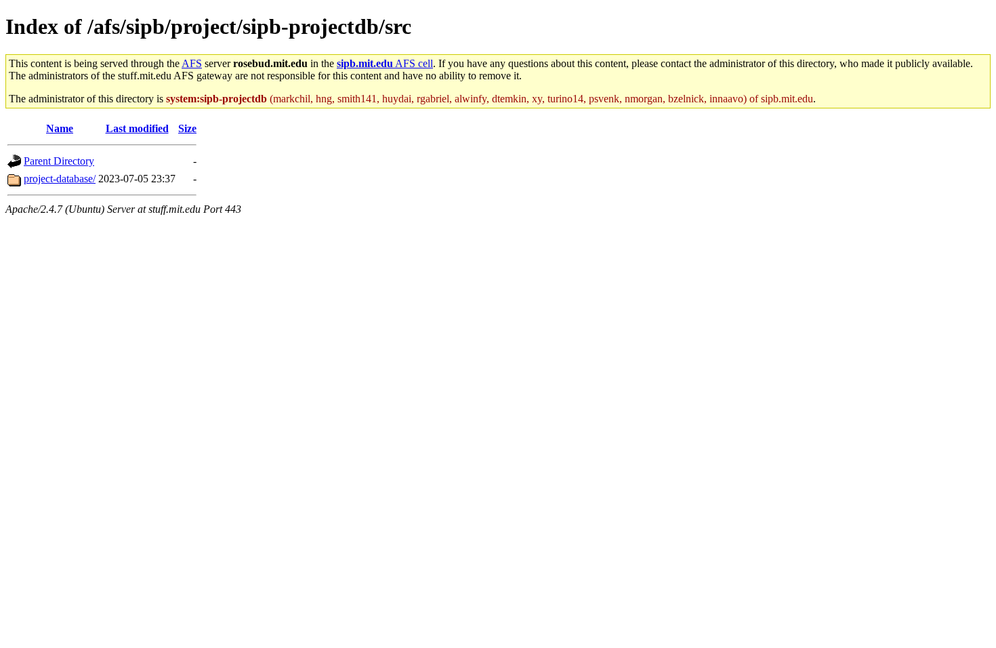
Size (187, 128)
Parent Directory (59, 161)
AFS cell (385, 63)
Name (59, 128)
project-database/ (60, 178)
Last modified (137, 128)
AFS (192, 63)
